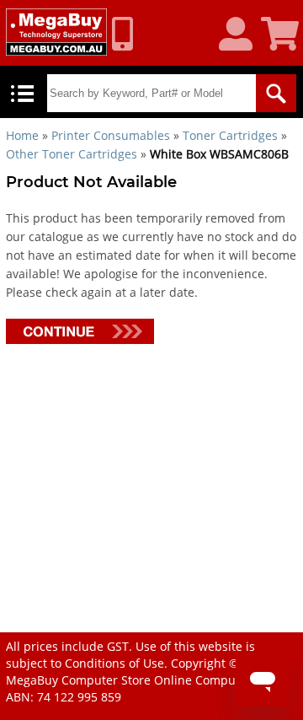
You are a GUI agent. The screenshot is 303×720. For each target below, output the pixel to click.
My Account (242, 35)
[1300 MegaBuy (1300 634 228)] (129, 33)
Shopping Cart (282, 35)
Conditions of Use (114, 663)
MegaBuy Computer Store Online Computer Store (145, 680)
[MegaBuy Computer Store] (56, 32)
